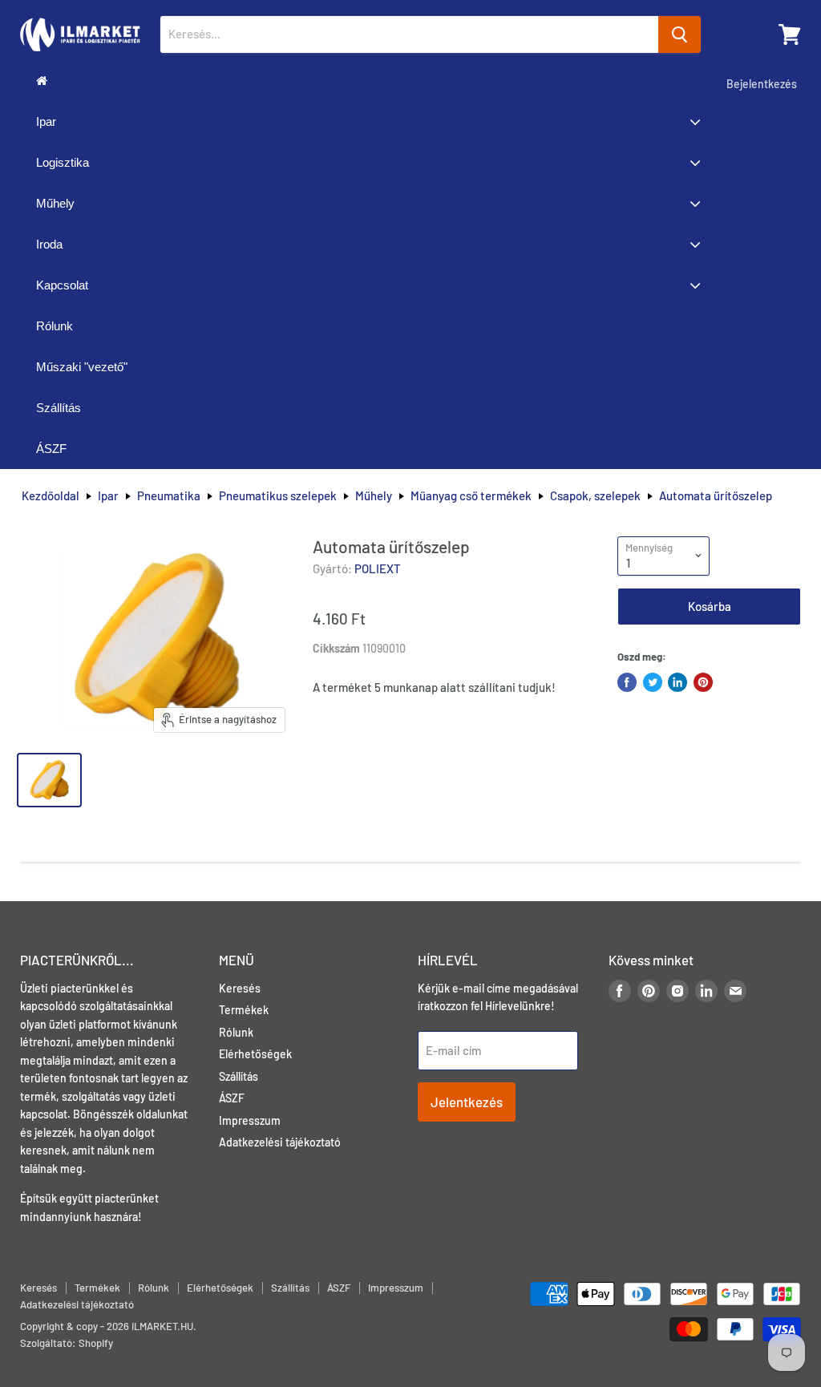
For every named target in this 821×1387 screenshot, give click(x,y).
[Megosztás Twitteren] (652, 682)
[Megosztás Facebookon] (627, 682)
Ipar (108, 496)
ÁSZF (232, 1098)
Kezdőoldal (50, 496)
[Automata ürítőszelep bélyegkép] (49, 780)
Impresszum (250, 1120)
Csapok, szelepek (595, 496)
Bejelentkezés (761, 84)
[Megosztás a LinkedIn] (677, 682)
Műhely (373, 496)
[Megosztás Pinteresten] (703, 682)
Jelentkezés (467, 1102)
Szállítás (238, 1076)
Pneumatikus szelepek (278, 496)
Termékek (244, 1010)
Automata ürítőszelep (715, 496)
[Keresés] (679, 34)
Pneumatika (168, 496)
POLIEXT (377, 568)
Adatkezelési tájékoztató (280, 1142)
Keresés (240, 988)
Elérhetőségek (255, 1054)
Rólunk (236, 1032)
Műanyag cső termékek (471, 496)
